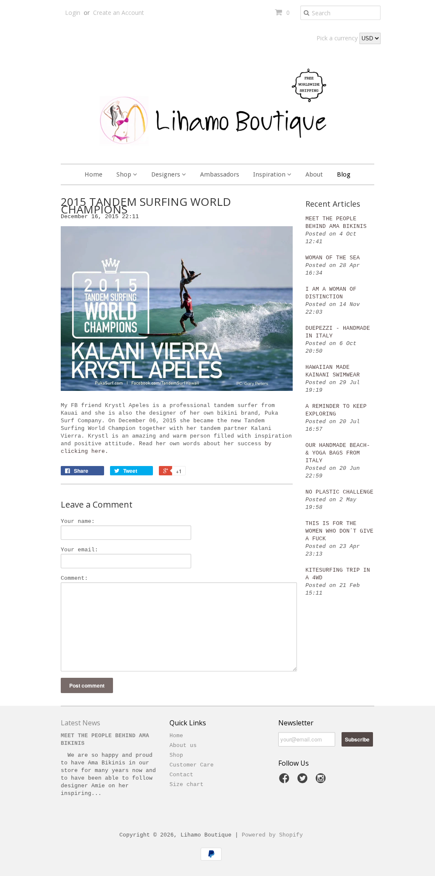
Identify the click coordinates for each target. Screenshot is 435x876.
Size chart (186, 784)
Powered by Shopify (272, 835)
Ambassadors (219, 174)
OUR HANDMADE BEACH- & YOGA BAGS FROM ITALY (337, 453)
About (314, 174)
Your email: (79, 550)
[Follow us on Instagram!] (322, 781)
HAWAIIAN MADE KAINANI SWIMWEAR (332, 371)
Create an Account (118, 12)
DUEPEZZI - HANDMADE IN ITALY (337, 332)
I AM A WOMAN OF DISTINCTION (330, 293)
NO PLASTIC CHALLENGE (339, 492)
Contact (181, 775)
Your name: (78, 521)
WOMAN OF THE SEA (332, 258)
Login (72, 12)
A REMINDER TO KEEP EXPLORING (336, 410)
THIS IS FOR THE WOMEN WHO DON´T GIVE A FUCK (339, 531)
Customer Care (191, 765)
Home (93, 174)
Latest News (80, 722)
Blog (343, 174)
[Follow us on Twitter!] (303, 781)
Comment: (74, 578)
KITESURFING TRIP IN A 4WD (337, 574)
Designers (166, 174)
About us (183, 745)
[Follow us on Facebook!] (285, 781)
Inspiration (270, 174)
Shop (124, 174)
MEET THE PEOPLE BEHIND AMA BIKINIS (336, 223)
